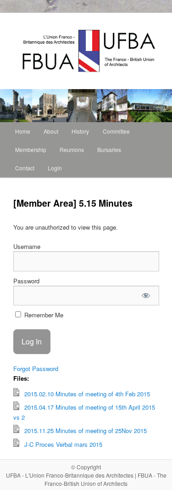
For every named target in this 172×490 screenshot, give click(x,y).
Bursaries (109, 149)
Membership (30, 149)
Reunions (72, 149)
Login (55, 168)
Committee (116, 131)
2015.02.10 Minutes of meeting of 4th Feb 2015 (86, 393)
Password (26, 280)
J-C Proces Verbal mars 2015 (62, 444)
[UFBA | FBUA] (24, 51)
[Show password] (146, 295)
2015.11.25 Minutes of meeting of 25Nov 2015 (84, 430)
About (51, 131)
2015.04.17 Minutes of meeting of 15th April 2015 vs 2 (84, 412)
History (80, 131)
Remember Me (42, 314)
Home (22, 131)
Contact (24, 168)
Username (26, 246)
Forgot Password (35, 368)
